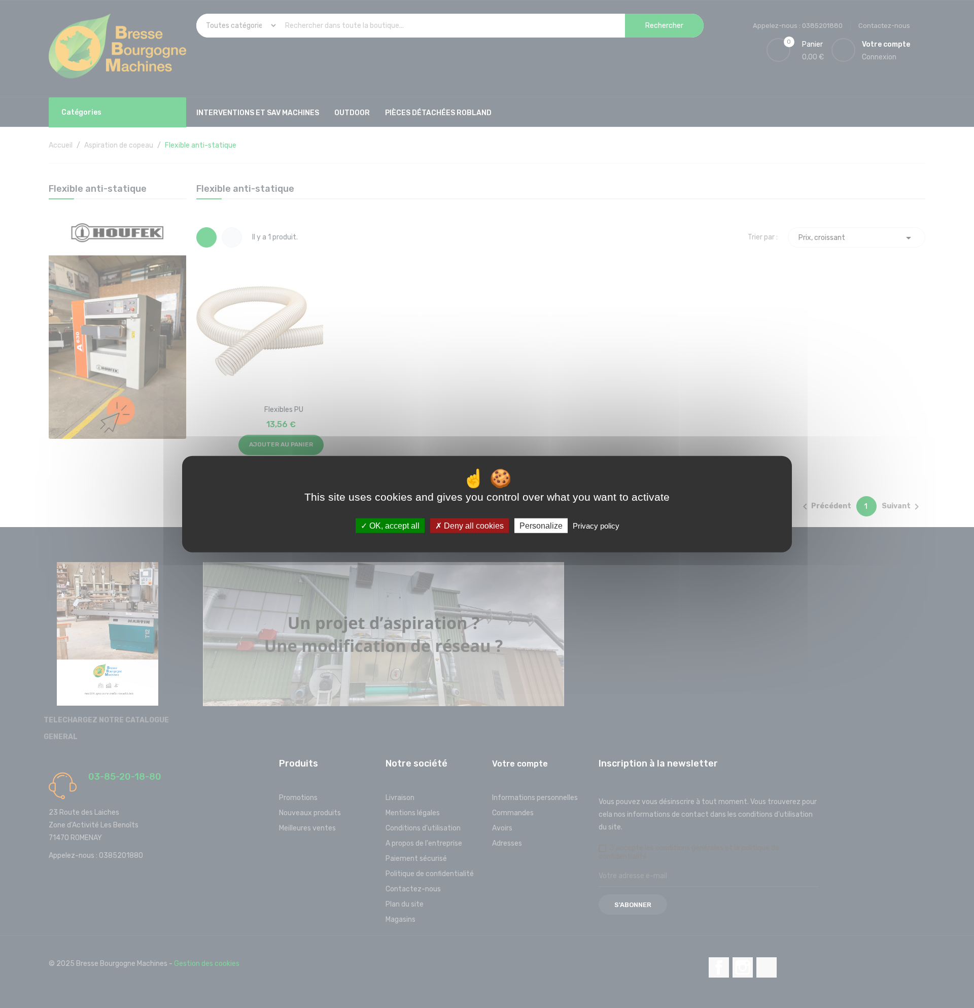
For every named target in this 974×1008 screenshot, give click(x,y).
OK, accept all (393, 526)
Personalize (541, 526)
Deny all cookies (473, 526)
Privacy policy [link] (596, 526)
